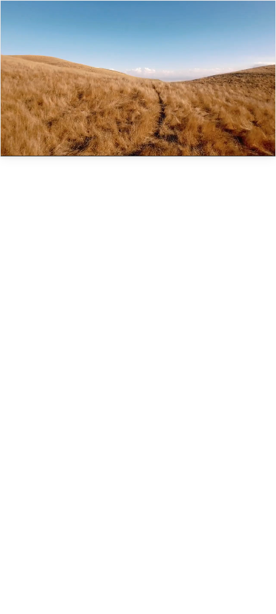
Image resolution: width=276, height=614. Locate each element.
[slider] (104, 137)
